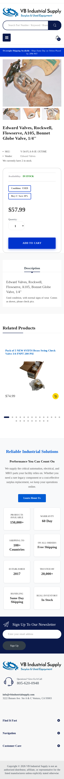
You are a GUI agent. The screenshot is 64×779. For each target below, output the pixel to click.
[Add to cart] (55, 396)
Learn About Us (32, 498)
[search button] (54, 25)
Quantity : (13, 219)
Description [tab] (32, 268)
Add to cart (32, 243)
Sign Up (14, 645)
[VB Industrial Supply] (32, 12)
